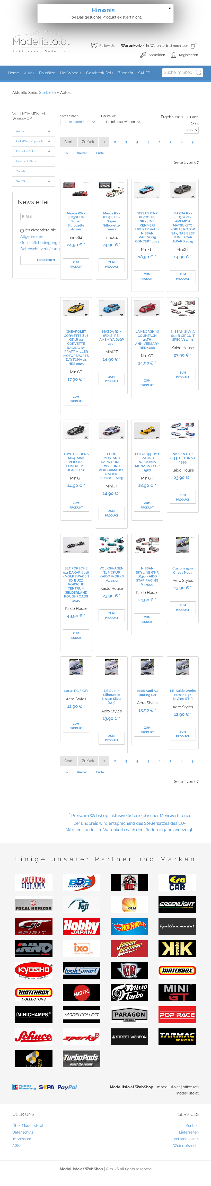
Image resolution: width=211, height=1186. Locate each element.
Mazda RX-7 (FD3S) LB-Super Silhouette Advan (76, 221)
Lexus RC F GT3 (76, 691)
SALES (20, 181)
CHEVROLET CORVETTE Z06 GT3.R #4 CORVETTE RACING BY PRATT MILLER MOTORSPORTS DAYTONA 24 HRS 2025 (76, 348)
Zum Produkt (76, 265)
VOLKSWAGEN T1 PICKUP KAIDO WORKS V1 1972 (112, 574)
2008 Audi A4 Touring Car (147, 693)
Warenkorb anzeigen (194, 45)
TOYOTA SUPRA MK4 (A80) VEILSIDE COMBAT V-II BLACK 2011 (76, 462)
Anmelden (156, 55)
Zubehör (22, 171)
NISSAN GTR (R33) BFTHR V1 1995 (182, 458)
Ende (100, 153)
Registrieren (188, 55)
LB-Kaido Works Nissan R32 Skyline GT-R (183, 695)
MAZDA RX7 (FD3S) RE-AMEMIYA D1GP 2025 (111, 338)
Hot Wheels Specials (29, 141)
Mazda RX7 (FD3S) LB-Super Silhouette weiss (111, 221)
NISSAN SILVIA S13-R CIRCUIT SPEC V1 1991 (183, 335)
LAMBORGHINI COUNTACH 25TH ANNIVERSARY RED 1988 (147, 339)
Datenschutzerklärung (40, 249)
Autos (20, 131)
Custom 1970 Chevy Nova (182, 570)
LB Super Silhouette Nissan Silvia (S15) (111, 697)
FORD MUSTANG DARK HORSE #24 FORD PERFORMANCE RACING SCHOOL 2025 (111, 466)
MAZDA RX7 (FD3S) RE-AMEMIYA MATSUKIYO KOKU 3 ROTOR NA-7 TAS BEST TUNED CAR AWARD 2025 (182, 227)
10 (66, 153)
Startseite (47, 92)
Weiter (82, 153)
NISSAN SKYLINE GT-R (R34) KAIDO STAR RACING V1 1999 (147, 576)
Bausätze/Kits (25, 151)
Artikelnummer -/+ (77, 122)
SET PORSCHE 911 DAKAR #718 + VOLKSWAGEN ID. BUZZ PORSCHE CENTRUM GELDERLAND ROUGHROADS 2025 (76, 584)
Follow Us (103, 46)
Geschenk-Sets (26, 161)
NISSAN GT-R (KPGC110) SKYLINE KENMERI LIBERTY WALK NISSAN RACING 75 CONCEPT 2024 (147, 227)
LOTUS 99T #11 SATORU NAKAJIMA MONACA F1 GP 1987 (147, 462)
